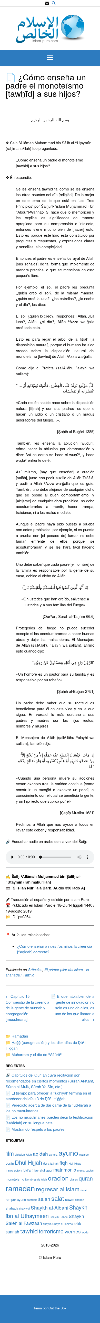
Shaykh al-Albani (49, 1207)
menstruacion (85, 1170)
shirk (77, 1223)
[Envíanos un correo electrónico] (47, 3)
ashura (53, 1154)
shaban (79, 1200)
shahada (12, 1208)
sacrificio (32, 1200)
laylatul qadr (43, 1170)
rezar (84, 1190)
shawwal (24, 1208)
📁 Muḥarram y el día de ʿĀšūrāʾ (34, 1054)
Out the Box (57, 1308)
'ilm (10, 1153)
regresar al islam (57, 1189)
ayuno (68, 1152)
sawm (69, 1199)
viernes (73, 1231)
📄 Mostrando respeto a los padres (35, 1129)
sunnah (12, 1231)
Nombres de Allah (36, 1179)
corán (10, 1163)
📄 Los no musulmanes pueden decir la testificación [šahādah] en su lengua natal (49, 1120)
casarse (84, 1154)
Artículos (35, 969)
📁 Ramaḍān (17, 1036)
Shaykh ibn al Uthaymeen (46, 1211)
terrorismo (51, 1231)
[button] (50, 58)
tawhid (29, 1230)
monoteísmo (15, 1179)
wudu (85, 1232)
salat (57, 1198)
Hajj (71, 1163)
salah (44, 1198)
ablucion (20, 1154)
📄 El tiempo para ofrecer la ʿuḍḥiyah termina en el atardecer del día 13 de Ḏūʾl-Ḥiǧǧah (48, 1095)
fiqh (63, 1162)
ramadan (20, 1188)
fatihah (54, 1163)
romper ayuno (16, 1199)
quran (86, 1178)
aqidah (40, 1153)
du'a (46, 1163)
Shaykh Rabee (59, 1217)
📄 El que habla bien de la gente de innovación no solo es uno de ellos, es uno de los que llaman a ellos (72, 1007)
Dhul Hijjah (28, 1162)
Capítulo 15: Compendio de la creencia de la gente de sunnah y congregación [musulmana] (27, 1007)
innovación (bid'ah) (19, 1170)
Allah (29, 1154)
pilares (74, 1179)
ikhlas (77, 1163)
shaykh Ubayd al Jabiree (58, 1224)
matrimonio (64, 1169)
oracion (58, 1177)
